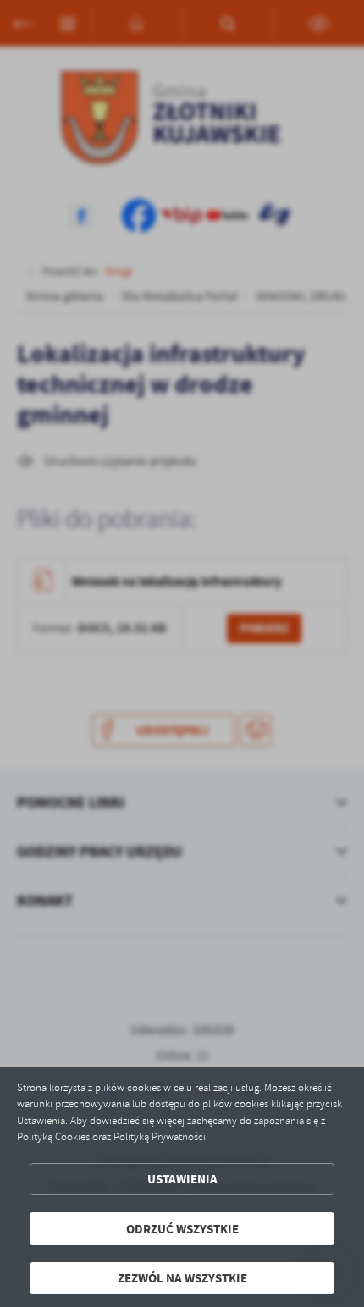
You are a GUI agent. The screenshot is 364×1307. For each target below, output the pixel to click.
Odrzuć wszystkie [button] (182, 1229)
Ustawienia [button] (182, 1179)
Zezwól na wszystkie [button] (182, 1278)
